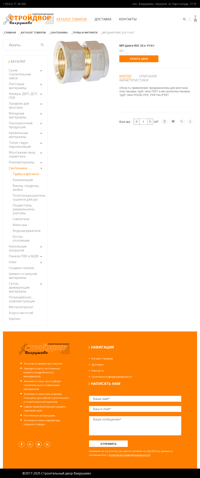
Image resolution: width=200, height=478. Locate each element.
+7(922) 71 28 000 (14, 4)
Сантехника (59, 32)
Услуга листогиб (21, 313)
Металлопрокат (21, 307)
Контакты (128, 19)
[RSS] (47, 444)
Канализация (23, 180)
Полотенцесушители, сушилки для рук (26, 197)
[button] (41, 70)
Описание (148, 76)
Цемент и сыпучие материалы (23, 276)
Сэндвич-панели (21, 268)
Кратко (125, 76)
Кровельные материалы (18, 135)
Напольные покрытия (18, 248)
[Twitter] (39, 444)
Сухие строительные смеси (20, 74)
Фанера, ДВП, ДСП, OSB (23, 96)
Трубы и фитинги (85, 32)
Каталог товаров (71, 19)
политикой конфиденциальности (129, 455)
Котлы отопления (21, 238)
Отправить (108, 444)
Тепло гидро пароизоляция (20, 144)
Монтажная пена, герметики (22, 154)
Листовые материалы (17, 86)
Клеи (12, 262)
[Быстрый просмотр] (182, 121)
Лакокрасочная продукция (20, 125)
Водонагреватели (26, 231)
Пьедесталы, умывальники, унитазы (24, 209)
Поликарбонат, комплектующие (22, 299)
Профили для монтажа (19, 105)
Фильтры (20, 225)
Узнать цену (139, 58)
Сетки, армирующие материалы (19, 287)
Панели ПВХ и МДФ (24, 256)
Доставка (103, 19)
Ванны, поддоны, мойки (26, 188)
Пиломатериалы (21, 162)
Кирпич (14, 319)
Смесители (21, 219)
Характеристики (133, 80)
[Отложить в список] (173, 121)
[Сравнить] (190, 121)
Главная (10, 32)
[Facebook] (21, 444)
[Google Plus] (30, 444)
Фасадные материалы (17, 115)
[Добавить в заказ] (164, 121)
